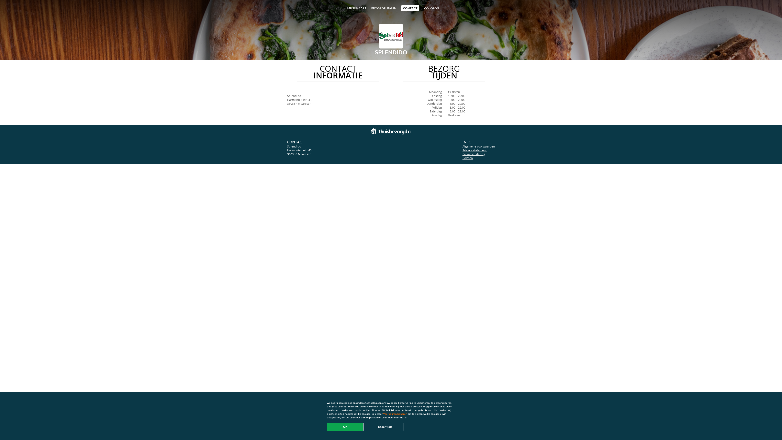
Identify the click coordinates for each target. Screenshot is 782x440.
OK (345, 426)
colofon (431, 8)
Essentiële (385, 426)
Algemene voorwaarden (478, 146)
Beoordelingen (383, 8)
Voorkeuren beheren (395, 413)
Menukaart (356, 8)
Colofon (467, 158)
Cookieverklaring (473, 154)
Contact (410, 8)
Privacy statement (474, 150)
